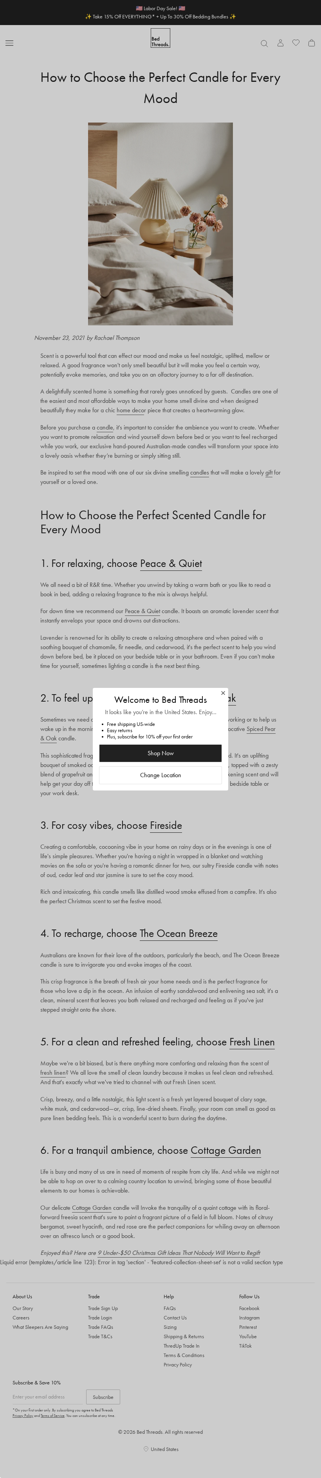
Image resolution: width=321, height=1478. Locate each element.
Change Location (160, 775)
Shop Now (161, 753)
